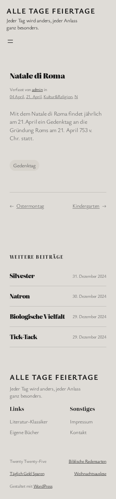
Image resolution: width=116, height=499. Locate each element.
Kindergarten (86, 205)
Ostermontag (30, 205)
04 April (17, 96)
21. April (34, 96)
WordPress (43, 486)
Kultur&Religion (58, 96)
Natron (20, 296)
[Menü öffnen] (10, 41)
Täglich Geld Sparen (27, 473)
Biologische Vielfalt (37, 316)
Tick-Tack (23, 336)
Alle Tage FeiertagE (50, 11)
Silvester (22, 275)
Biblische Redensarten (87, 461)
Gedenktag (24, 165)
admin (37, 89)
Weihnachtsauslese (90, 473)
